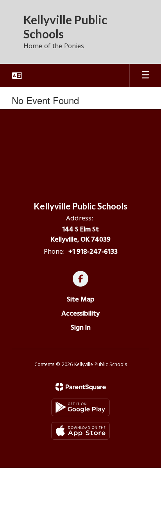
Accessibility (80, 313)
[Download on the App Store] (80, 431)
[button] (17, 75)
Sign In (81, 327)
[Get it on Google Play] (80, 407)
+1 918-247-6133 (93, 251)
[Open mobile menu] (145, 75)
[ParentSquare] (81, 387)
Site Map (81, 299)
